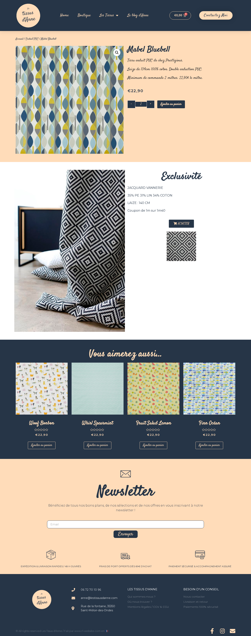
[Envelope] (232, 631)
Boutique (84, 15)
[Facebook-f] (212, 631)
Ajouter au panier (171, 104)
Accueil (19, 39)
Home (64, 15)
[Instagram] (222, 631)
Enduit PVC (32, 39)
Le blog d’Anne (137, 15)
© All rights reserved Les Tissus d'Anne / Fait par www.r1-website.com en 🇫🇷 (62, 630)
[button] (216, 15)
